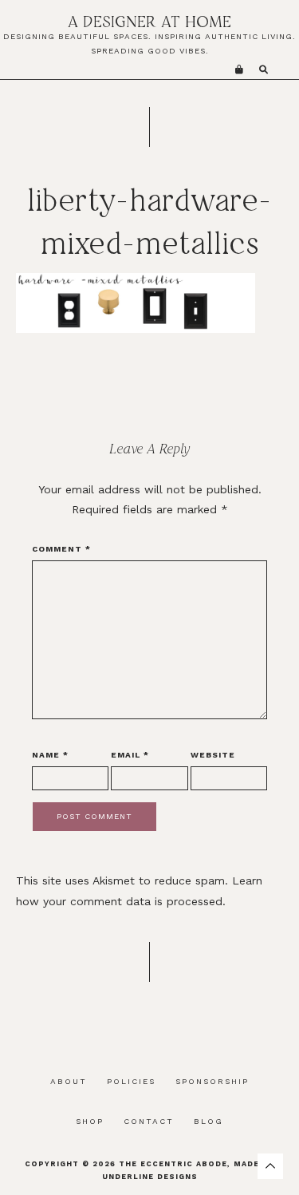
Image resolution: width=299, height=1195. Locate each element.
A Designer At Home (149, 21)
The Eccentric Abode (173, 1164)
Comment (61, 548)
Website (213, 754)
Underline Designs (150, 1177)
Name (50, 754)
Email (130, 754)
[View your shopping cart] (239, 70)
